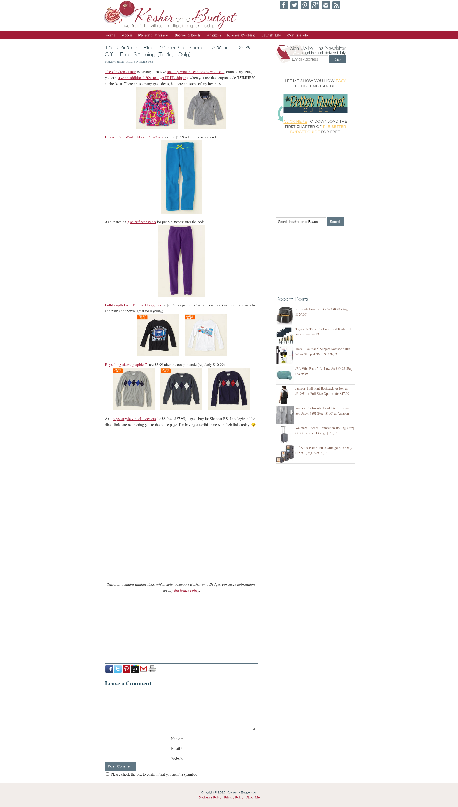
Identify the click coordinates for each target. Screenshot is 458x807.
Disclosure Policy (210, 797)
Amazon (214, 35)
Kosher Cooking (241, 35)
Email (175, 748)
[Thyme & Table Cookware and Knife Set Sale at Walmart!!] (285, 335)
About (127, 35)
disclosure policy (186, 590)
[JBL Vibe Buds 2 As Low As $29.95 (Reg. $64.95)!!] (285, 375)
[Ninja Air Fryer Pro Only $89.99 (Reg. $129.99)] (285, 316)
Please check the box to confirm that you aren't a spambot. (154, 774)
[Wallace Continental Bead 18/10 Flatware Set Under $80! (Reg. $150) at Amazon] (285, 415)
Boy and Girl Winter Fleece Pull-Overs (134, 136)
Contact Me (297, 35)
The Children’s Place (120, 71)
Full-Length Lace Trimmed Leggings (133, 304)
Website (177, 758)
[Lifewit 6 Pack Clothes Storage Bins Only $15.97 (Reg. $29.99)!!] (285, 454)
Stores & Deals (188, 35)
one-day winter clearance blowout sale (195, 71)
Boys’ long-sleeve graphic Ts (126, 364)
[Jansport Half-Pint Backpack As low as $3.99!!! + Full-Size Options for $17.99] (285, 395)
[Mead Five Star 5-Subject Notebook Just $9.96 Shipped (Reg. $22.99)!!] (285, 355)
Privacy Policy (233, 797)
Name (175, 738)
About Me (253, 797)
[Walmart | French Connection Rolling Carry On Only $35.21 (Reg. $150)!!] (285, 434)
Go (338, 59)
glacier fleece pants (141, 221)
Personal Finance (153, 35)
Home (111, 35)
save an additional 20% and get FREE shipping (153, 77)
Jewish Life (271, 35)
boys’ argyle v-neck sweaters (134, 418)
